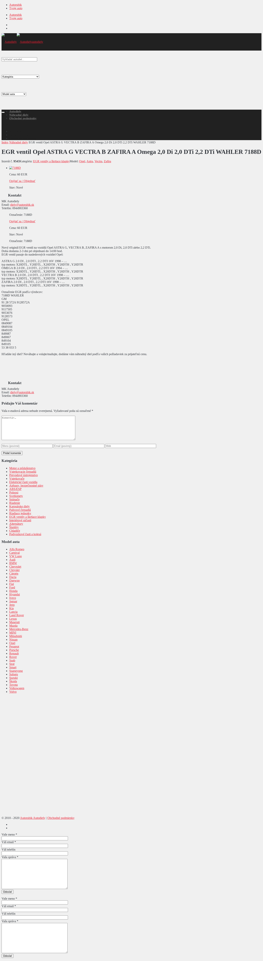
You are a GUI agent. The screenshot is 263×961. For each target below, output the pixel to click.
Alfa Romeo (16, 549)
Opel (82, 161)
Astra (89, 161)
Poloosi (13, 492)
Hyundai (14, 594)
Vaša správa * (10, 857)
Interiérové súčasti (20, 520)
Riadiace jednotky (20, 513)
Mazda (13, 625)
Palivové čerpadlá (20, 509)
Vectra (98, 161)
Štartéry (14, 527)
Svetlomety (16, 496)
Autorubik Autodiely (32, 818)
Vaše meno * (9, 834)
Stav (12, 187)
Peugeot (14, 646)
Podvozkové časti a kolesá (25, 534)
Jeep (12, 604)
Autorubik (15, 4)
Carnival (14, 552)
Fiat (11, 584)
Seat (11, 664)
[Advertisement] (131, 79)
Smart (12, 667)
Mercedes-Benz (18, 629)
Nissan (13, 639)
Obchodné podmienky (23, 118)
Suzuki (13, 677)
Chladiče (14, 530)
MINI (12, 632)
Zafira (107, 161)
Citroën (13, 573)
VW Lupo (15, 556)
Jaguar (13, 601)
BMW (13, 563)
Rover (13, 657)
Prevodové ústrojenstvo (23, 475)
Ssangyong (16, 670)
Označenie (15, 214)
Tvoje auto (15, 8)
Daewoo (14, 580)
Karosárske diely (19, 506)
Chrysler (14, 570)
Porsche (14, 650)
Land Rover (16, 615)
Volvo (13, 691)
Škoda (13, 681)
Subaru (13, 674)
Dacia (12, 577)
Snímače (14, 499)
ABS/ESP (15, 489)
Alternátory (16, 523)
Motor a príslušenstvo (22, 468)
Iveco (12, 597)
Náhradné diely (18, 114)
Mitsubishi (15, 636)
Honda (13, 591)
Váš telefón (8, 849)
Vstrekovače (16, 478)
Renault (14, 653)
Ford (12, 587)
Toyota (13, 684)
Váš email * (9, 842)
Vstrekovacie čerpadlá (22, 471)
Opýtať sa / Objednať (22, 181)
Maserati (14, 622)
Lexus (13, 618)
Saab (12, 660)
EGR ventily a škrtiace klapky (51, 161)
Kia (11, 608)
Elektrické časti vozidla (23, 482)
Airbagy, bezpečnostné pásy (26, 485)
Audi (12, 559)
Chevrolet (15, 566)
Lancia (13, 611)
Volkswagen (16, 688)
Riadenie (14, 503)
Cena (12, 174)
